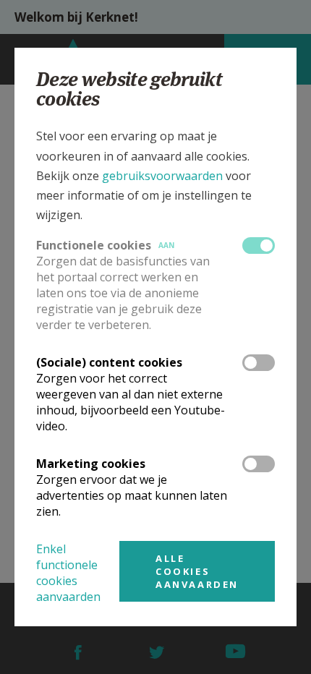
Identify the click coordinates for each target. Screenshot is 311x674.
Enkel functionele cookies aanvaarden (68, 573)
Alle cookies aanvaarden (197, 571)
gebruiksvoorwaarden (162, 176)
